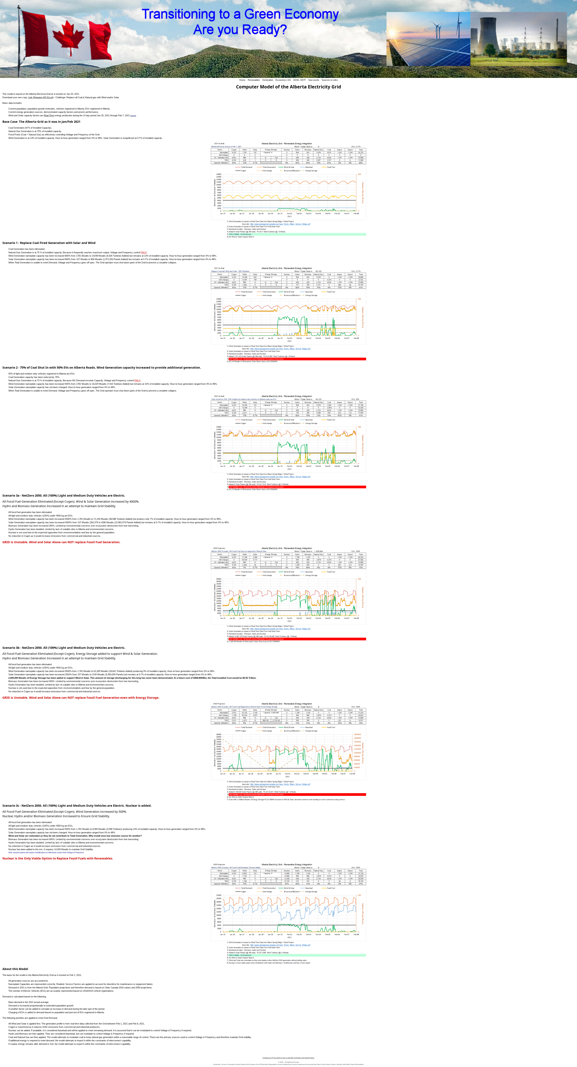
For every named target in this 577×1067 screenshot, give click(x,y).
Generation (267, 80)
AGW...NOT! (299, 80)
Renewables (254, 80)
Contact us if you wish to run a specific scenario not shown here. (288, 1058)
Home (242, 80)
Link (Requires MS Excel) (40, 97)
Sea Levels (313, 80)
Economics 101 (283, 80)
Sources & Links (330, 80)
